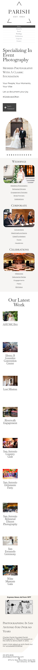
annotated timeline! (14, 646)
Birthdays (19, 287)
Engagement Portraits (19, 192)
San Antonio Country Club (10, 454)
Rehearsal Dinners (19, 189)
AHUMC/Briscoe (12, 324)
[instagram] (19, 658)
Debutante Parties (19, 277)
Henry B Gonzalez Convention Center (10, 359)
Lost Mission (10, 389)
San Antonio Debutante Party (10, 485)
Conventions (19, 230)
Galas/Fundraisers (19, 236)
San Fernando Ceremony (10, 551)
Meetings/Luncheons (19, 233)
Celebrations (19, 199)
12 (30, 154)
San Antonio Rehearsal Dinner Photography (10, 520)
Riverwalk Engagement (10, 421)
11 (28, 154)
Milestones (19, 274)
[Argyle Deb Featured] (19, 252)
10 (26, 154)
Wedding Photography (19, 186)
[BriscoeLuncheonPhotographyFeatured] (19, 208)
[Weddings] (19, 164)
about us (16, 644)
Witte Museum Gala (10, 581)
